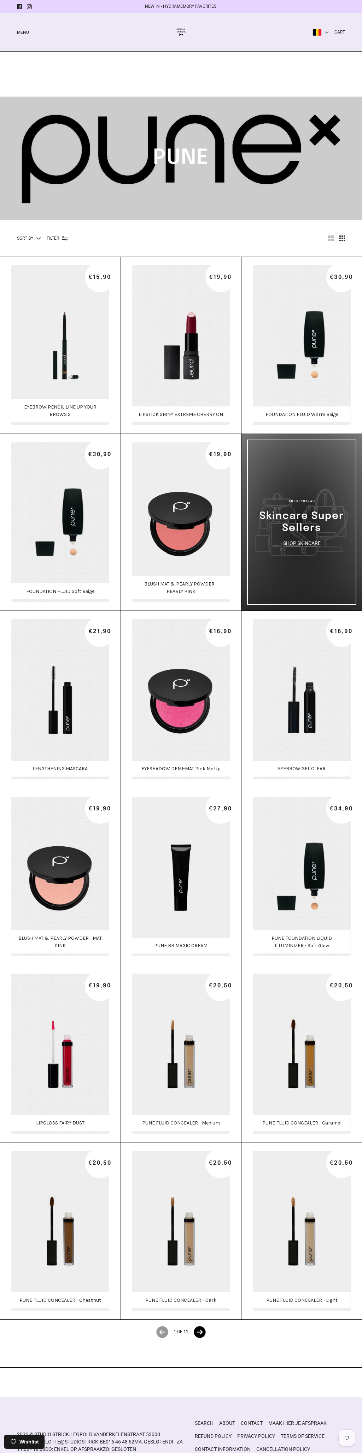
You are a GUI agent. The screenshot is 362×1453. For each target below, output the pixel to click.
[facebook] (19, 7)
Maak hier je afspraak (297, 1423)
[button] (331, 238)
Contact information (223, 1449)
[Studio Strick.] (181, 32)
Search (204, 1423)
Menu (23, 32)
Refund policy (213, 1436)
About (227, 1423)
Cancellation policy (283, 1449)
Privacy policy (256, 1436)
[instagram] (29, 7)
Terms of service (303, 1436)
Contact (252, 1423)
